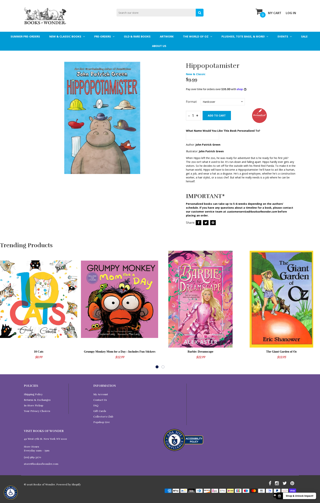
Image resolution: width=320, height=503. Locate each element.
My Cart (274, 13)
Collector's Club (103, 416)
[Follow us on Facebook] (198, 222)
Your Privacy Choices (37, 411)
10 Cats (38, 351)
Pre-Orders (102, 36)
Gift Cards (99, 411)
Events (283, 36)
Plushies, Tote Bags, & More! (243, 36)
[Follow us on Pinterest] (213, 222)
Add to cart (217, 115)
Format (191, 101)
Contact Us (100, 400)
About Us (159, 46)
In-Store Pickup (33, 405)
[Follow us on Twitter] (206, 222)
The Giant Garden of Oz (281, 351)
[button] (157, 366)
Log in (291, 13)
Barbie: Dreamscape (200, 351)
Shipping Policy (33, 394)
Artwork (167, 36)
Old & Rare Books (137, 36)
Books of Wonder (44, 484)
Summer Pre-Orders (25, 36)
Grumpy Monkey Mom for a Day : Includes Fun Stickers (119, 351)
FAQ (95, 405)
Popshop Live (101, 422)
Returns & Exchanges (37, 400)
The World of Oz (196, 36)
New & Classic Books (65, 36)
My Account (100, 394)
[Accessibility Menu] (10, 493)
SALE (304, 36)
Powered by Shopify (68, 484)
